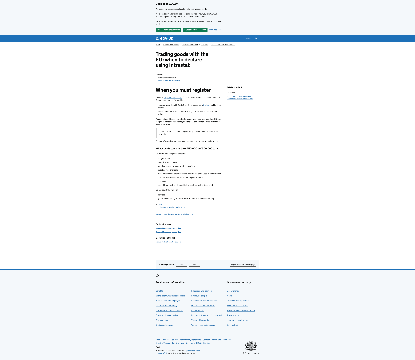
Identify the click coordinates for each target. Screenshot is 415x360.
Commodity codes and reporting (223, 44)
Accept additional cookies (168, 29)
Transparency (233, 315)
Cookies (174, 339)
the (206, 105)
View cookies (215, 30)
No (196, 265)
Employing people (199, 296)
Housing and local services (203, 305)
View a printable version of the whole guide (174, 214)
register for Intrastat (173, 97)
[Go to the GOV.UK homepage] (164, 38)
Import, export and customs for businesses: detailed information (240, 97)
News (229, 296)
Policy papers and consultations (241, 310)
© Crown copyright (251, 353)
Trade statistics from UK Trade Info (168, 242)
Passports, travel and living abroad (206, 315)
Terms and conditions (221, 339)
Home (158, 44)
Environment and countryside (204, 300)
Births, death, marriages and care (170, 296)
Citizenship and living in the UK (169, 310)
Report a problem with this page (243, 265)
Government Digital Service (198, 343)
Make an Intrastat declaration (169, 81)
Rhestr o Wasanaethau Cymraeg (170, 343)
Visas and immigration (201, 320)
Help (158, 339)
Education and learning (201, 291)
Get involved (232, 325)
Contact (206, 339)
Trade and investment (190, 44)
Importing (204, 44)
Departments (233, 291)
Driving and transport (165, 325)
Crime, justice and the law (167, 315)
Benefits (159, 291)
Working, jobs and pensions (203, 325)
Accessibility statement (190, 339)
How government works (237, 320)
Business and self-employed (168, 300)
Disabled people (163, 320)
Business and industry (171, 44)
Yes (183, 265)
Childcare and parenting (166, 305)
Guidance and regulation (238, 300)
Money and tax (197, 310)
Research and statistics (237, 305)
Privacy (165, 339)
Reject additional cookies (195, 29)
